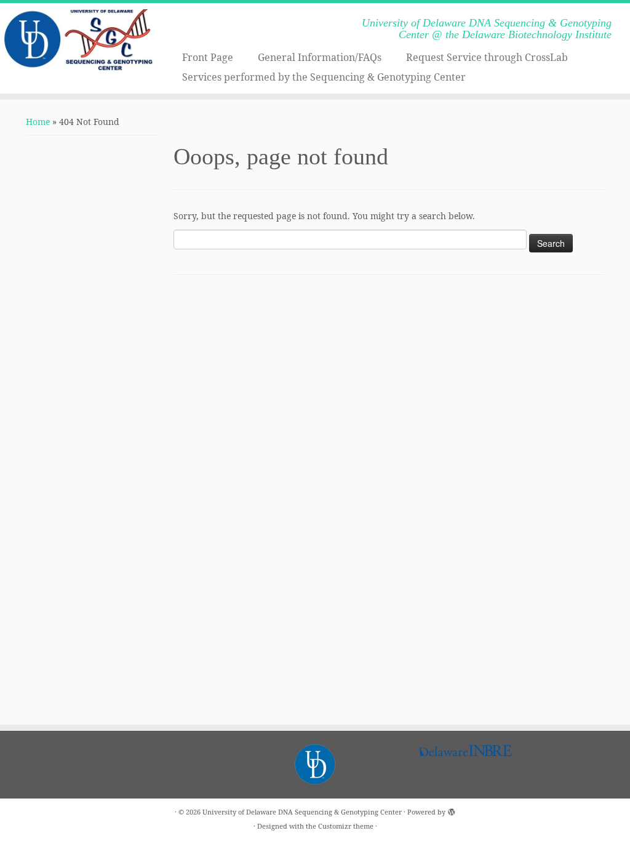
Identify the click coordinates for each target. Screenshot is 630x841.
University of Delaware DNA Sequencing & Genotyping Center (302, 811)
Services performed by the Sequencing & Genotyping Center (324, 77)
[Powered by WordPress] (451, 809)
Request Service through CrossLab (487, 57)
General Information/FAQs (319, 57)
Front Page (207, 57)
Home (38, 121)
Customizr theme (345, 826)
